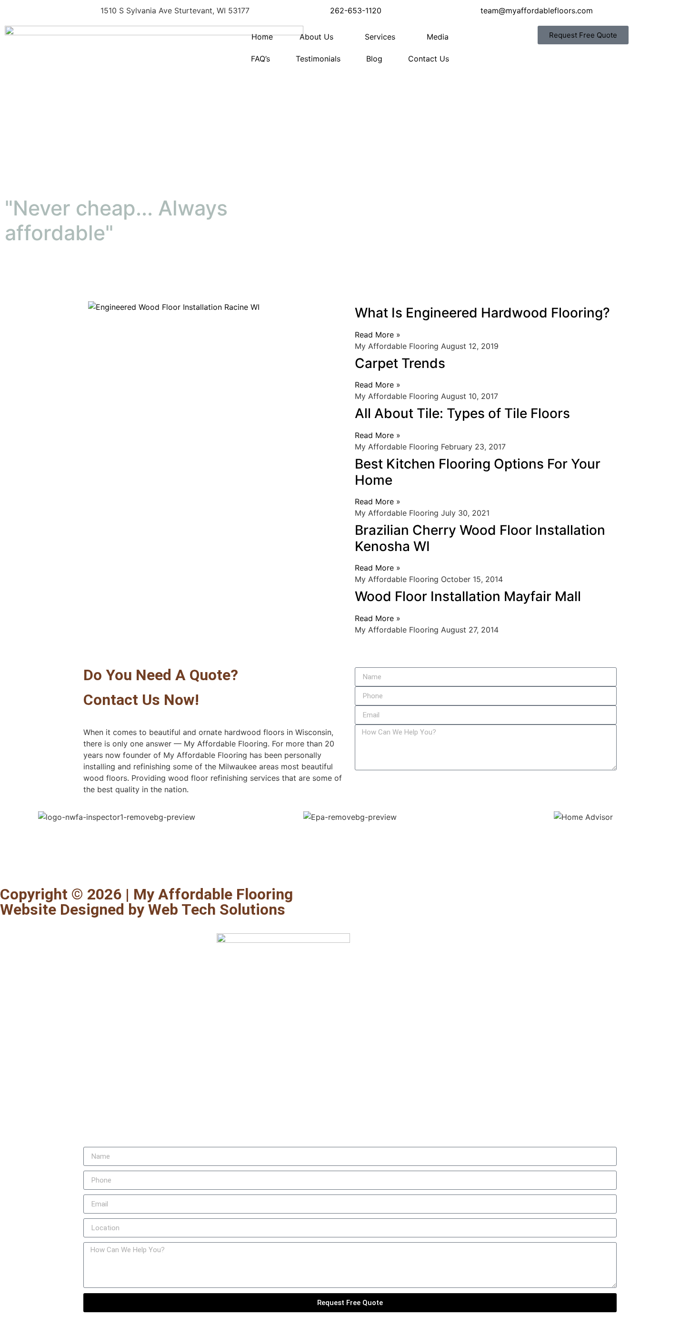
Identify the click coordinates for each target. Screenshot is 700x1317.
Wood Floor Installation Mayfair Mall (468, 596)
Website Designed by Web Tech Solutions (142, 909)
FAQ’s (260, 58)
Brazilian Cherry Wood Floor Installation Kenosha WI (480, 538)
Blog (374, 58)
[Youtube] (64, 860)
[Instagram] (143, 860)
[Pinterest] (90, 860)
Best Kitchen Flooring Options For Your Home (477, 472)
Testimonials (318, 58)
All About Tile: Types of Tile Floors (462, 413)
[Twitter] (38, 860)
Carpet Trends (400, 363)
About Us (316, 36)
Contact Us (428, 58)
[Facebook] (12, 860)
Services (380, 36)
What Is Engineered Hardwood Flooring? (482, 313)
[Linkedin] (117, 860)
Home (262, 36)
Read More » (377, 334)
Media (438, 36)
